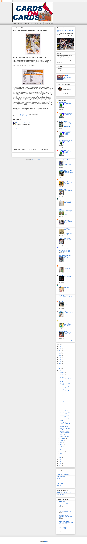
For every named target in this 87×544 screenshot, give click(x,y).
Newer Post (16, 155)
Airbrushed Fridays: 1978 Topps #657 (65, 416)
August (61, 440)
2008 (60, 463)
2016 (60, 365)
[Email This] (32, 114)
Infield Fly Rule (62, 311)
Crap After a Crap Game (65, 410)
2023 (60, 352)
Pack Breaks (60, 483)
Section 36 (61, 209)
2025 (60, 348)
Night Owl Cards (62, 102)
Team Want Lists (28, 23)
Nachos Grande (62, 189)
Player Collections (17, 23)
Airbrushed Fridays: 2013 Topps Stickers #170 (65, 406)
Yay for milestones (67, 103)
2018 (60, 361)
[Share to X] (35, 114)
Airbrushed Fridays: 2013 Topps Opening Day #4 (65, 432)
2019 (60, 359)
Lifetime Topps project (64, 247)
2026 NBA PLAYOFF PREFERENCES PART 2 (68, 334)
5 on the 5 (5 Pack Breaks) (63, 474)
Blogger (45, 541)
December (62, 372)
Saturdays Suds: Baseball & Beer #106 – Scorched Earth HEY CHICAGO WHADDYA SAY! (65, 250)
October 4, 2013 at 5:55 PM (25, 122)
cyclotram (61, 275)
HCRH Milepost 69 (67, 276)
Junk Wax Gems (60, 494)
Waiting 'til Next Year (63, 301)
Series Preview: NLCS (64, 418)
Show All (72, 340)
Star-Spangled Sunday (68, 312)
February (62, 451)
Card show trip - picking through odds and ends (68, 221)
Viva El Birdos (62, 509)
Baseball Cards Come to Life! (65, 140)
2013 (60, 370)
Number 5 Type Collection (65, 228)
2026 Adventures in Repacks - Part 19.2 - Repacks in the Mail (68, 163)
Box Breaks (59, 478)
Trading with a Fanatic (64, 436)
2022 (60, 353)
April (61, 448)
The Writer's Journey (63, 295)
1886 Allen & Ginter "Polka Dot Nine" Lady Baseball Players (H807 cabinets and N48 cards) (68, 232)
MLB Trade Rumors (63, 527)
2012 (60, 455)
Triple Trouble (66, 287)
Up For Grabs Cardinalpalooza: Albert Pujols (65, 378)
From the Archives (63, 408)
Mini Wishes (62, 381)
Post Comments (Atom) (35, 159)
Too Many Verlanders (63, 112)
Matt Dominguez (34, 115)
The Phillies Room (63, 121)
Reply (17, 128)
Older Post (50, 155)
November (62, 374)
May (61, 446)
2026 (60, 346)
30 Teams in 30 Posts (61, 472)
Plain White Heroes (64, 426)
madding (67, 75)
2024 (60, 350)
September (62, 438)
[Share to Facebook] (36, 114)
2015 (60, 366)
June (61, 444)
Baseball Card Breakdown (65, 131)
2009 (60, 461)
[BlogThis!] (33, 114)
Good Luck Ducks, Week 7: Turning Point (65, 413)
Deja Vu (61, 420)
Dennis (17, 122)
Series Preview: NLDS (64, 434)
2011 (60, 457)
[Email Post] (30, 114)
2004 (60, 465)
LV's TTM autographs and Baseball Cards (65, 256)
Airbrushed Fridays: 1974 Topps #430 (65, 387)
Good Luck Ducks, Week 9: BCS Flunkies (65, 384)
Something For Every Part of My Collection (65, 394)
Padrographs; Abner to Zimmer (66, 170)
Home (33, 155)
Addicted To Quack (63, 515)
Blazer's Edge (62, 501)
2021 (60, 355)
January (62, 453)
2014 (60, 368)
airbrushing (28, 115)
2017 (60, 363)
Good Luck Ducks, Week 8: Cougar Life (65, 403)
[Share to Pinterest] (37, 114)
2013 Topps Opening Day (20, 115)
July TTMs (66, 257)
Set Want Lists (38, 23)
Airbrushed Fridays (61, 476)
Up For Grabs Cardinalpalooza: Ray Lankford (65, 391)
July (61, 442)
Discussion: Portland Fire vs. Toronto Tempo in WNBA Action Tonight (65, 504)
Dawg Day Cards (62, 179)
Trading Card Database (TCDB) (64, 492)
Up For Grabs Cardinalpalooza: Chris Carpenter (65, 423)
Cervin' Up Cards (62, 266)
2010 (60, 459)
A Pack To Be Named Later (65, 238)
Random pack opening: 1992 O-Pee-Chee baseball (68, 182)
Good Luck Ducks (61, 481)
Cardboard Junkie (63, 331)
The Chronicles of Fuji (64, 150)
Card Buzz (61, 219)
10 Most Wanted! (49, 23)
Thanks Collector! (67, 141)
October (62, 376)
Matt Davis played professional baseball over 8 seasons (68, 324)
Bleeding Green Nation (64, 521)
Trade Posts (59, 485)
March (61, 449)
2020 (60, 357)
